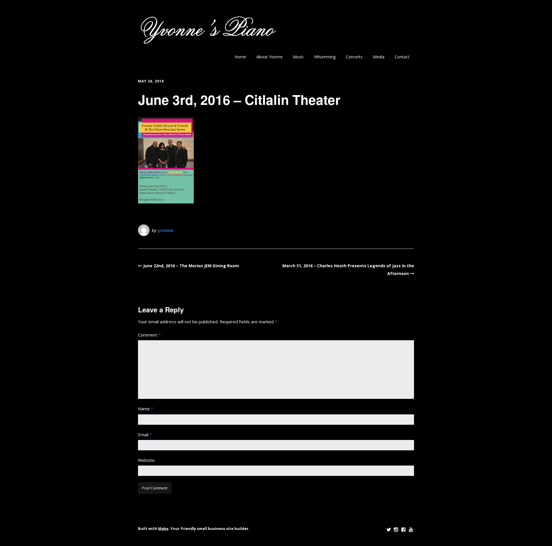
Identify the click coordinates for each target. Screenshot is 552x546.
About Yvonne (269, 56)
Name (145, 409)
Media (378, 56)
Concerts (354, 56)
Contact (402, 56)
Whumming (325, 56)
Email (145, 434)
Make (163, 528)
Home (240, 56)
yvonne (165, 230)
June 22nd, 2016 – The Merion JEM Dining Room (191, 265)
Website (146, 460)
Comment (149, 335)
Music (298, 56)
